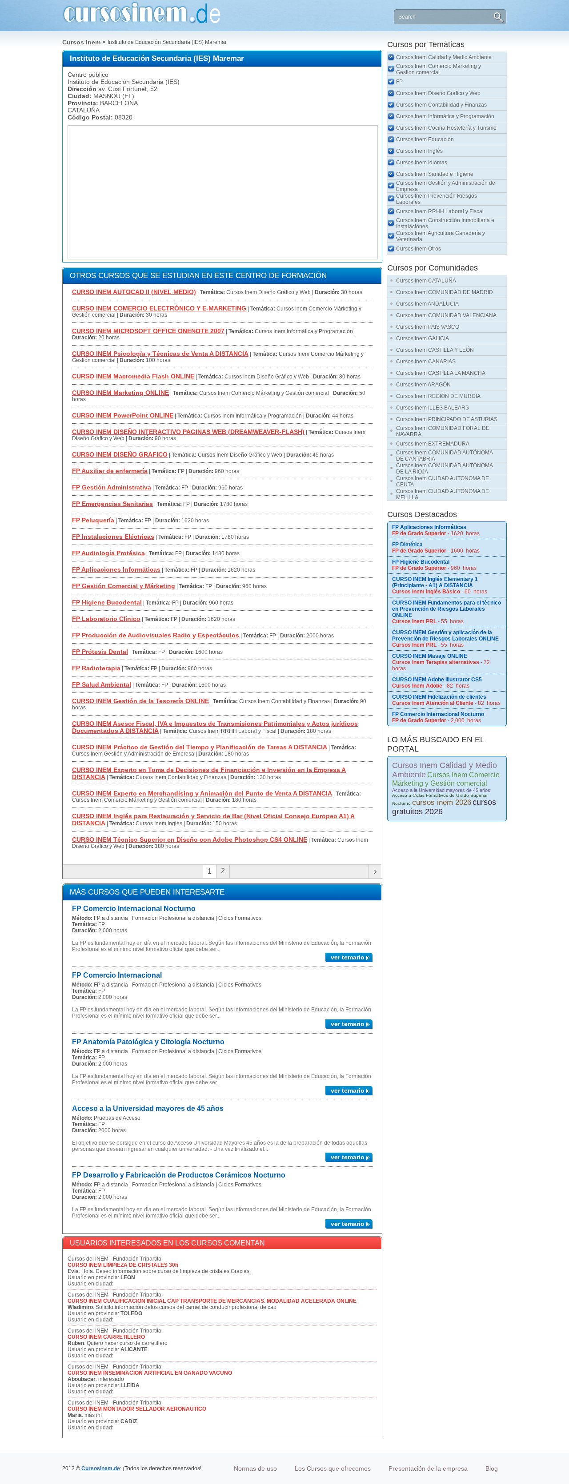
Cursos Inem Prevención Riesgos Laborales (436, 199)
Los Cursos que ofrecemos (333, 1468)
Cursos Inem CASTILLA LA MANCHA (440, 373)
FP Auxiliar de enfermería (110, 470)
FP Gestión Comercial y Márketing (123, 585)
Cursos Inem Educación (425, 139)
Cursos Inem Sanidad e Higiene (434, 174)
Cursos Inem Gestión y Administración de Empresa (445, 186)
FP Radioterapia (96, 668)
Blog (491, 1468)
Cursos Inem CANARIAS (426, 361)
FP (399, 82)
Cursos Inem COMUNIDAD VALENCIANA (446, 315)
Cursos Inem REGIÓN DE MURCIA (438, 396)
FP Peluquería (93, 520)
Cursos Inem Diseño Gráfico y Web (438, 93)
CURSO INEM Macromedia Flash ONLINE (133, 376)
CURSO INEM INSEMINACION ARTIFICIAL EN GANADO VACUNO (150, 1373)
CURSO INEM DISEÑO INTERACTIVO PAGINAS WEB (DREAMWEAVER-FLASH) (188, 431)
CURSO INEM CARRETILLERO (106, 1337)
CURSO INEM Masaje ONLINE (429, 656)
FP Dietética (407, 544)
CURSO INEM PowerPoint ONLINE (122, 415)
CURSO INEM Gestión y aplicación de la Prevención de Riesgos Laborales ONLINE (445, 635)
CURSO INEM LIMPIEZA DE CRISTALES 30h (123, 1265)
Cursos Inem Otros (418, 249)
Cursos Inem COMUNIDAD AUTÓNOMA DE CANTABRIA (444, 456)
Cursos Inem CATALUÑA (426, 281)
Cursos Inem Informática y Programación (445, 116)
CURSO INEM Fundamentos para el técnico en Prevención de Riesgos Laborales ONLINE (446, 609)
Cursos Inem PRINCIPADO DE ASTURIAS (446, 419)
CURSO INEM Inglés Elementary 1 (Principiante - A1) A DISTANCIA (435, 582)
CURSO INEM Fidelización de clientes (439, 697)
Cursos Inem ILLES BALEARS (432, 408)
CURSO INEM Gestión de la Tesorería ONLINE (140, 700)
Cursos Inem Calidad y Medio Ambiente (444, 57)
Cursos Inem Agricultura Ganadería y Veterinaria (440, 236)
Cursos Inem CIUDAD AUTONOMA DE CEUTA (442, 481)
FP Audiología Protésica (108, 553)
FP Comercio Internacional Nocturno (134, 908)
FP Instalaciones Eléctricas (113, 536)
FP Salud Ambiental (101, 684)
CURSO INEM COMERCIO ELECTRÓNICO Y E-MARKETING (159, 308)
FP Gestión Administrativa (111, 487)
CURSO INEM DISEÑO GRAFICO (120, 454)
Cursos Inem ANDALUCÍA (427, 304)
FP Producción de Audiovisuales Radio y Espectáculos (155, 635)
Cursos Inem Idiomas (421, 162)
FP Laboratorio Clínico (106, 618)
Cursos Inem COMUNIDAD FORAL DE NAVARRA (442, 431)
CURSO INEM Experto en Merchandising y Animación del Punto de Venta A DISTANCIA (202, 793)
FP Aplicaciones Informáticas (116, 569)
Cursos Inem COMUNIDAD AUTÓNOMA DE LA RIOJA (444, 468)
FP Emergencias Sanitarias (112, 503)
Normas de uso (255, 1468)
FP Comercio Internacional (117, 975)
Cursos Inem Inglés (419, 151)
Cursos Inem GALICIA (422, 338)
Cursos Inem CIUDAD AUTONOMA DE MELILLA (442, 494)
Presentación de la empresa (428, 1468)
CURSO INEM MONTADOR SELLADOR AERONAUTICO (137, 1409)
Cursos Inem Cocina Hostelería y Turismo (446, 128)
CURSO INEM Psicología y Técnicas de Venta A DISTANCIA (160, 353)
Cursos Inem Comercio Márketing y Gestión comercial (438, 69)
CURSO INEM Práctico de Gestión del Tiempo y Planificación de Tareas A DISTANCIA (199, 747)
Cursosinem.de (100, 1468)
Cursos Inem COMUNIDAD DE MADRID (444, 292)
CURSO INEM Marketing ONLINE (120, 392)
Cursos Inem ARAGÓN (423, 385)
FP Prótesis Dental (100, 651)
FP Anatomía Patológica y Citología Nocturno (148, 1042)
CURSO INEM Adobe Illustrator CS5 (437, 679)
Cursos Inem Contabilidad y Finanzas (441, 105)
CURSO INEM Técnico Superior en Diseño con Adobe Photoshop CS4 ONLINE (189, 839)
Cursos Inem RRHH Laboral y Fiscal (440, 211)
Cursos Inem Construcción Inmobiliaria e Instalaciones (445, 223)
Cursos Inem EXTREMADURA (432, 444)
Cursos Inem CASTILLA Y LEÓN (435, 350)
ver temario (348, 957)
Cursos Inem (81, 42)
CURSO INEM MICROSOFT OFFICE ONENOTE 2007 (148, 330)
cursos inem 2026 (441, 802)
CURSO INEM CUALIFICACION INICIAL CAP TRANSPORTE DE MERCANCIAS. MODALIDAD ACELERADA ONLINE (212, 1301)
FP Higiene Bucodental (107, 602)
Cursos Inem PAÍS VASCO (427, 327)
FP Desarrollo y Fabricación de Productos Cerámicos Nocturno (178, 1175)
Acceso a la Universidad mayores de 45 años (148, 1108)
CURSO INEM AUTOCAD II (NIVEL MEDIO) (134, 291)
